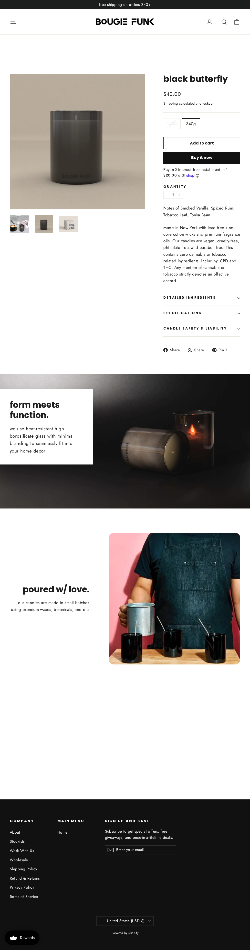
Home (62, 832)
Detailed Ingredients (189, 297)
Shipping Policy (23, 869)
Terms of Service (24, 896)
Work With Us (22, 850)
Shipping (170, 103)
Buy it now (201, 157)
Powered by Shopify (125, 933)
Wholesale (19, 860)
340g (191, 124)
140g (172, 124)
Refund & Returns (25, 878)
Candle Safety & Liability (195, 328)
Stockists (17, 841)
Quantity (175, 187)
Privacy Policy (22, 887)
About (15, 832)
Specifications (182, 313)
